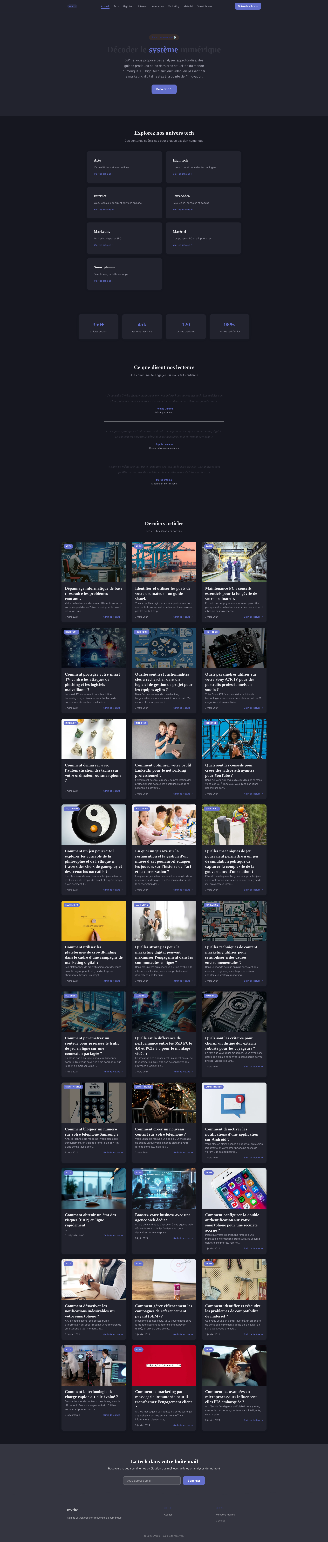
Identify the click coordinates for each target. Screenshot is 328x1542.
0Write (72, 1510)
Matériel (188, 6)
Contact (220, 1520)
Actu (116, 6)
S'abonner (194, 1480)
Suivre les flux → (248, 6)
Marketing (174, 6)
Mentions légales (225, 1514)
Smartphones (204, 6)
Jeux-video (157, 6)
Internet (142, 6)
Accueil (105, 6)
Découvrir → (164, 89)
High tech (128, 6)
